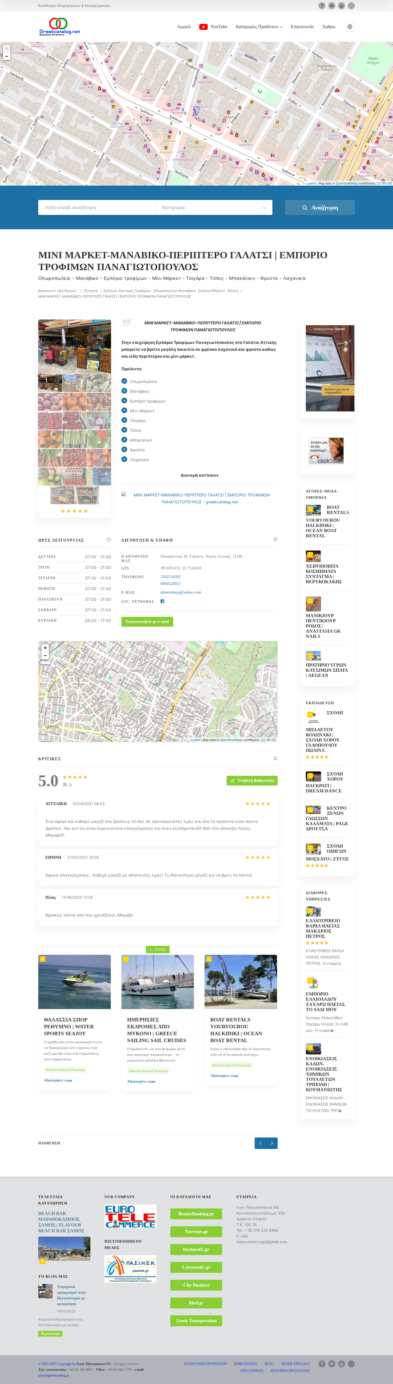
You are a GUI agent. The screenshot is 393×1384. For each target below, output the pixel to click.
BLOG (269, 1364)
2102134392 (171, 577)
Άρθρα (328, 26)
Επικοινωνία (302, 26)
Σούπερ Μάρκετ (211, 290)
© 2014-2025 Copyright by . (75, 1364)
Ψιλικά (232, 290)
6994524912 (171, 584)
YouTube (219, 26)
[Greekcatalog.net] (59, 26)
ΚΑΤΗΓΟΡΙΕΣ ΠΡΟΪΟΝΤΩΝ (205, 1364)
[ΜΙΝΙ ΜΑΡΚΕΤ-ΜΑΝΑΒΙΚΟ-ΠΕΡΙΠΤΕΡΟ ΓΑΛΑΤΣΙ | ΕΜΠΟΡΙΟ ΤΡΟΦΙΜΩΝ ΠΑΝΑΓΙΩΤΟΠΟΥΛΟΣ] (50, 383)
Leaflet (311, 183)
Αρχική (183, 26)
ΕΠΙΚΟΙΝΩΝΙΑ (245, 1364)
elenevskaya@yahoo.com (181, 592)
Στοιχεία (91, 290)
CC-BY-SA (384, 183)
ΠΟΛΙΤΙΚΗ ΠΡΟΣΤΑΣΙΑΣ (290, 1371)
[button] (350, 27)
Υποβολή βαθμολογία (255, 780)
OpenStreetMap (346, 183)
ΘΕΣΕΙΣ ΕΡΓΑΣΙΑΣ (295, 1364)
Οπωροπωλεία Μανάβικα (174, 290)
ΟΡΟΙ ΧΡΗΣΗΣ (252, 1371)
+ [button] (6, 48)
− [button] (6, 56)
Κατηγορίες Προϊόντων (257, 26)
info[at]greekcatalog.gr (53, 1375)
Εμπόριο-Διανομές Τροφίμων (127, 290)
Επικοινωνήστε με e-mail (147, 621)
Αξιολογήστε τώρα (58, 1080)
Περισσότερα (50, 1334)
